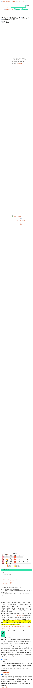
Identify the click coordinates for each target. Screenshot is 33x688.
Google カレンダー (13, 580)
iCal (4, 580)
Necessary (5, 659)
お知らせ (9, 14)
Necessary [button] (3, 657)
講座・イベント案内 (23, 12)
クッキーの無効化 (19, 615)
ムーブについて (9, 15)
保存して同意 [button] (4, 687)
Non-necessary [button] (5, 672)
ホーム (9, 12)
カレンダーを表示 (7, 583)
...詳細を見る (19, 63)
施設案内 (23, 14)
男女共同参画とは (23, 15)
